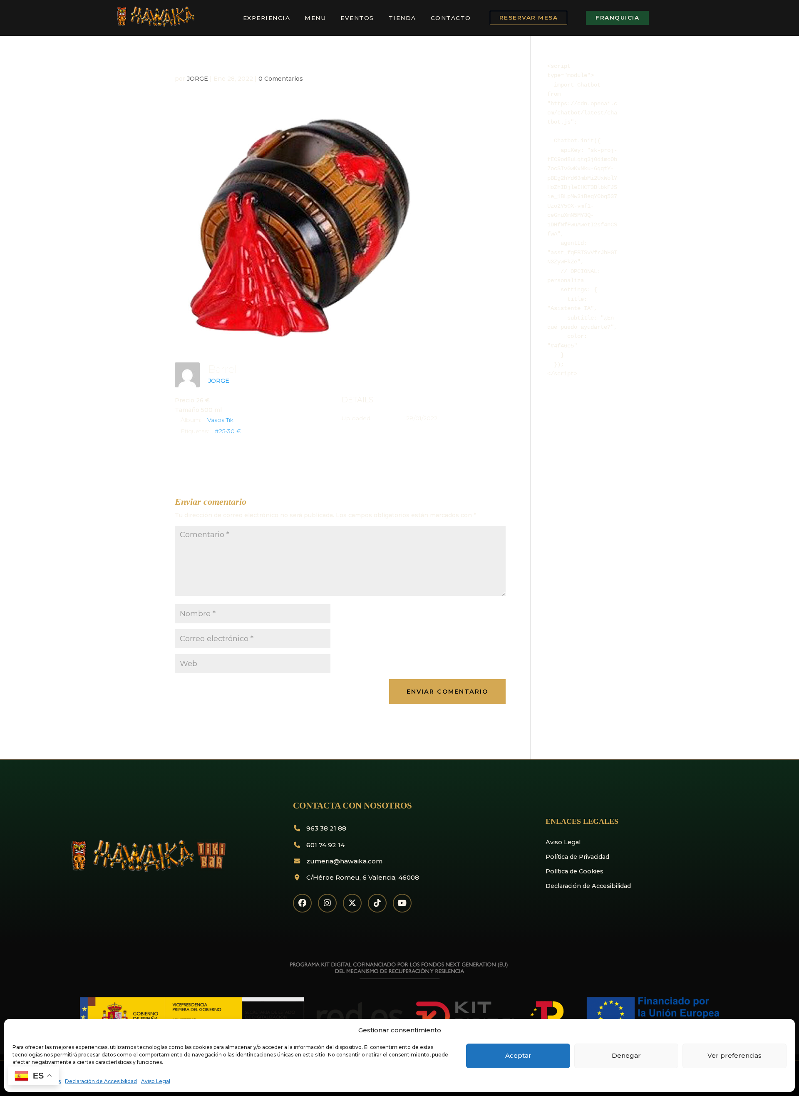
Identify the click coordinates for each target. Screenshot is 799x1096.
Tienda (402, 18)
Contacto (451, 18)
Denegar (626, 1055)
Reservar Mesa (528, 17)
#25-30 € (228, 431)
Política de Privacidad (577, 856)
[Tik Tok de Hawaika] (377, 903)
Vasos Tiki (221, 420)
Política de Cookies (574, 871)
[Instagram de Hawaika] (327, 903)
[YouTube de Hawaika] (402, 903)
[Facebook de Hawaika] (302, 903)
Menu (315, 18)
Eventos (357, 18)
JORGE (197, 78)
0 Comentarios (280, 78)
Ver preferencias (734, 1055)
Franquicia (617, 17)
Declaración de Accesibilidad (101, 1081)
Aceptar (518, 1055)
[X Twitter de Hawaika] (352, 903)
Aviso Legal (155, 1081)
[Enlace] (154, 25)
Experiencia (266, 18)
